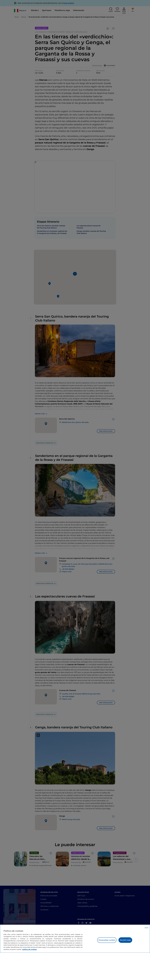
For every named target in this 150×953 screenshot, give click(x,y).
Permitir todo (125, 940)
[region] (75, 939)
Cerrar (146, 927)
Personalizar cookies (106, 940)
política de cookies (29, 949)
